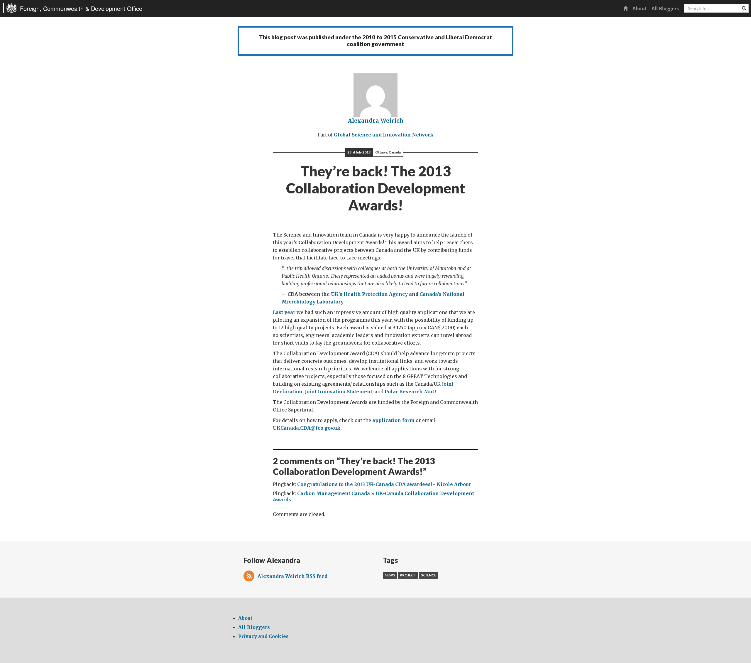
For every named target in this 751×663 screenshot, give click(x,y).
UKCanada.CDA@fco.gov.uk (307, 428)
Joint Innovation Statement (338, 391)
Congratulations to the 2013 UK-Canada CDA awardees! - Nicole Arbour (384, 484)
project (408, 575)
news (390, 575)
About (639, 8)
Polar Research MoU (410, 391)
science (428, 575)
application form (393, 420)
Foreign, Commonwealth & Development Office (81, 8)
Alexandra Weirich (375, 120)
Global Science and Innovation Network (384, 135)
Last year (284, 312)
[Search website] (744, 8)
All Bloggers (665, 8)
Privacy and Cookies (263, 636)
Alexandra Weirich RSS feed (292, 576)
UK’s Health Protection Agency (369, 294)
